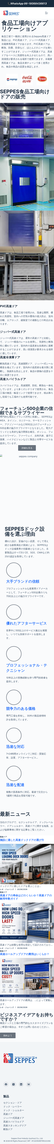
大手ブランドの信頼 (22, 581)
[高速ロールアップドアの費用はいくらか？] (27, 978)
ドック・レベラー (12, 1106)
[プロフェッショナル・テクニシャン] (13, 653)
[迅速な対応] (13, 735)
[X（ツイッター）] (13, 1084)
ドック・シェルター (13, 1110)
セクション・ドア (12, 1102)
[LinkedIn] (21, 1084)
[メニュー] (46, 12)
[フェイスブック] (6, 1084)
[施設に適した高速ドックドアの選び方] (27, 864)
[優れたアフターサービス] (13, 612)
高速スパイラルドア (13, 1121)
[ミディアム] (28, 1084)
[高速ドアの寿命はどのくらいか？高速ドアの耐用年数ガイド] (27, 923)
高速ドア (3, 837)
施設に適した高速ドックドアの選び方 (22, 839)
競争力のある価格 (20, 708)
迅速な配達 (15, 785)
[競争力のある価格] (13, 697)
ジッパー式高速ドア (13, 1117)
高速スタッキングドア (14, 1125)
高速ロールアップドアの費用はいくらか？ (24, 954)
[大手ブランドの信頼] (13, 570)
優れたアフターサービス (26, 623)
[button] (1, 79)
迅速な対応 (15, 746)
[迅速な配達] (13, 773)
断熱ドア (8, 1129)
